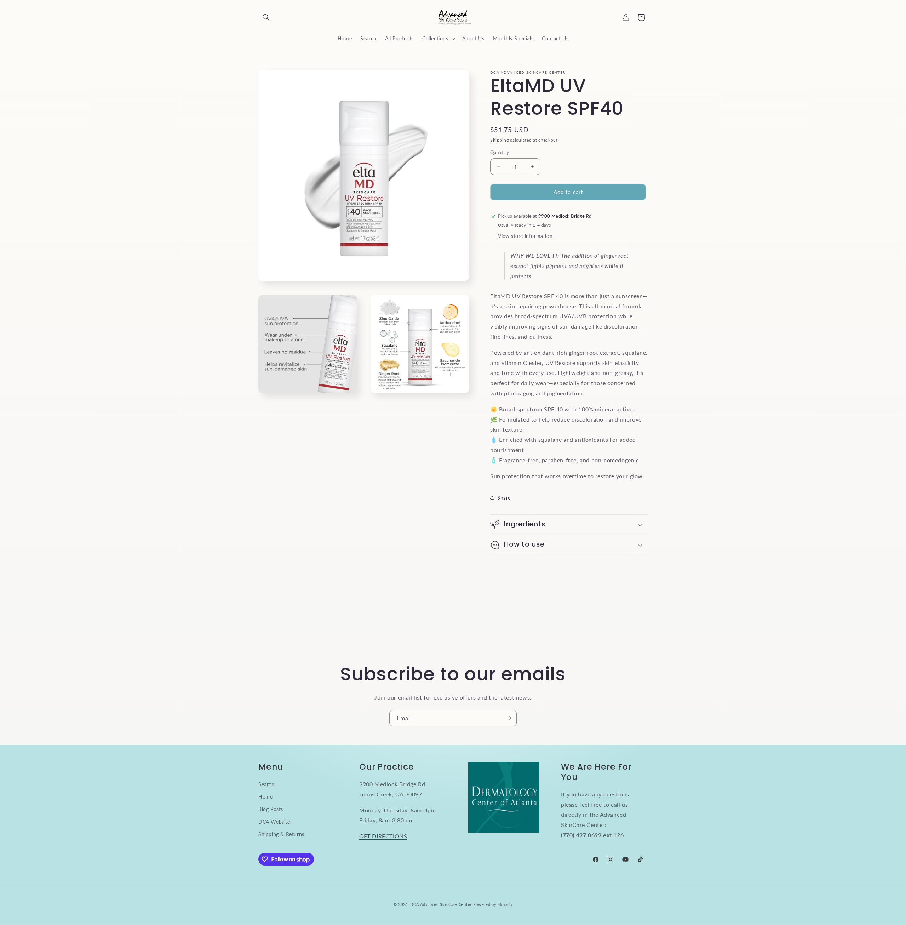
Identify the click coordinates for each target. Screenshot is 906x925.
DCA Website (274, 822)
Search (266, 784)
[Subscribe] (508, 718)
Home (265, 797)
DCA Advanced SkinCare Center (441, 904)
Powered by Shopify (493, 904)
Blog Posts (270, 809)
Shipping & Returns (281, 834)
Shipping (499, 140)
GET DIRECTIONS (383, 836)
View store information (525, 236)
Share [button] (504, 498)
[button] (266, 17)
